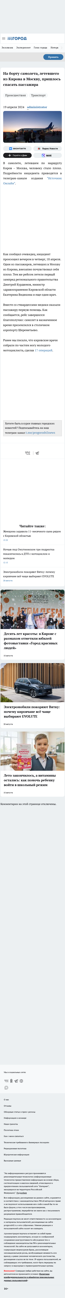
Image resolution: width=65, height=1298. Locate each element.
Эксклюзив (7, 47)
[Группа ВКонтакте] (17, 148)
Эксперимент (23, 47)
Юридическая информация (16, 1154)
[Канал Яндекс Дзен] (17, 155)
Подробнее (21, 1193)
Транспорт (38, 95)
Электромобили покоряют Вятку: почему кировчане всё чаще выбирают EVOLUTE (29, 576)
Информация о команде (15, 1118)
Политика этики (11, 1130)
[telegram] (38, 453)
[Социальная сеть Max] (47, 155)
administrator (37, 107)
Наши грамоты (11, 1124)
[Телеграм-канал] (16, 1081)
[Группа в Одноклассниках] (11, 1081)
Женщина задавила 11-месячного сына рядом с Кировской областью (32, 535)
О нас (6, 1099)
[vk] (28, 453)
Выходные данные (12, 1160)
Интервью (56, 47)
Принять (53, 57)
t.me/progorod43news (40, 433)
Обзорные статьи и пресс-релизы (19, 1112)
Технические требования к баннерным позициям (26, 1142)
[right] (61, 48)
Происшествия (15, 95)
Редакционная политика (15, 1148)
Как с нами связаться (14, 1136)
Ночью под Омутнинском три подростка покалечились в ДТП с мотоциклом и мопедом (28, 556)
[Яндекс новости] (47, 148)
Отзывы (7, 1106)
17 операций (43, 350)
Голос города (40, 47)
